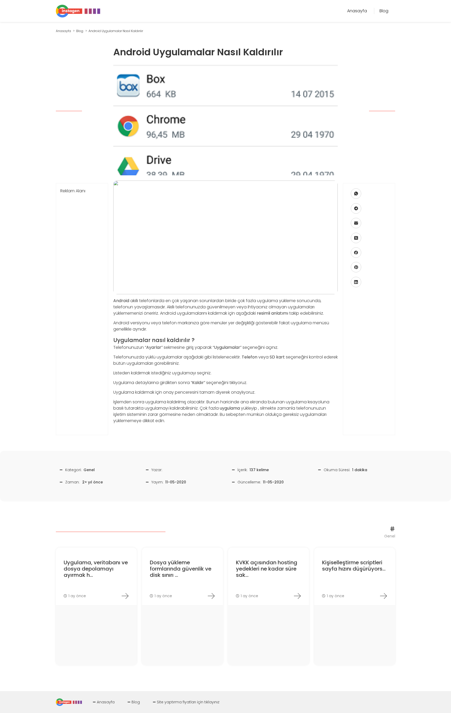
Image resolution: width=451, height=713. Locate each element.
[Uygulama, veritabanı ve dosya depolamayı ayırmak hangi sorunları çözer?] (125, 596)
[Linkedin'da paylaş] (356, 282)
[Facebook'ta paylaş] (356, 252)
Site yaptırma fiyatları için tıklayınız (188, 702)
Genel (89, 469)
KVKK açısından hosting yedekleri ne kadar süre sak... (266, 569)
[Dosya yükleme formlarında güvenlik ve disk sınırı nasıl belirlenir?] (211, 596)
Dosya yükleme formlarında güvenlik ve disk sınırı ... (180, 569)
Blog (136, 702)
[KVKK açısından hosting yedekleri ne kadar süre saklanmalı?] (297, 596)
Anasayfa (106, 702)
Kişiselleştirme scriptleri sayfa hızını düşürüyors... (353, 565)
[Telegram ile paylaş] (356, 208)
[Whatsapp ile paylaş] (356, 194)
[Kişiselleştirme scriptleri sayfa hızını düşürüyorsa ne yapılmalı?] (383, 596)
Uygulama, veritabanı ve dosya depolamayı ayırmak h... (96, 569)
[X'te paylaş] (356, 238)
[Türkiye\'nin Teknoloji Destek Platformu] (78, 11)
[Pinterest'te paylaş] (356, 267)
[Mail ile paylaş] (356, 223)
